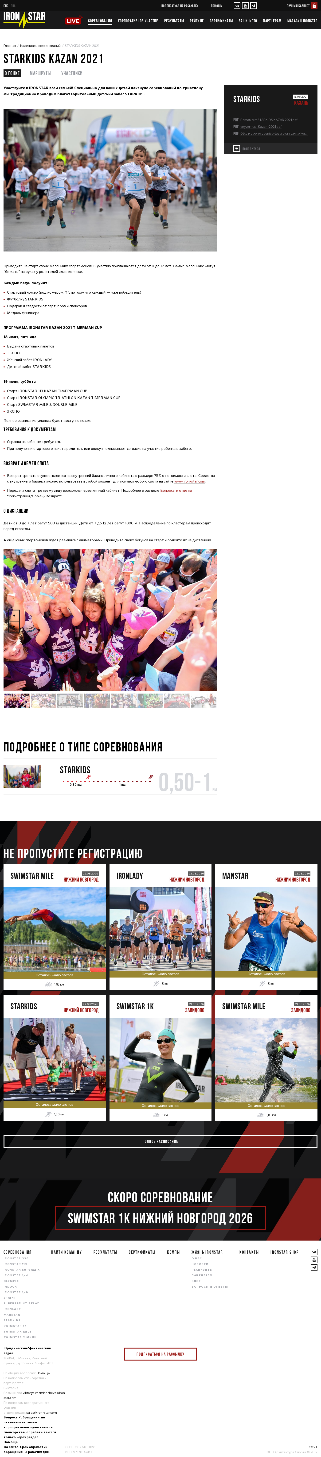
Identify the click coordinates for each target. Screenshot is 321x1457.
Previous (14, 615)
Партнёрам (272, 21)
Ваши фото (248, 21)
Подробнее (54, 944)
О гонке (12, 73)
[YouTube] (245, 5)
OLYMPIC (11, 1281)
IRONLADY (12, 1309)
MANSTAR (12, 1314)
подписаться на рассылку (180, 6)
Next (14, 626)
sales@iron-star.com (41, 1412)
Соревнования (100, 21)
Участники (72, 73)
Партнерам (202, 1275)
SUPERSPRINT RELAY (21, 1303)
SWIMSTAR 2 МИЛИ (20, 1337)
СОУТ (313, 1447)
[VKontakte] (237, 5)
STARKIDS (75, 769)
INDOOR (10, 1286)
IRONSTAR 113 (15, 1264)
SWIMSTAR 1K (15, 1326)
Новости (200, 1264)
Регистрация (54, 924)
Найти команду (66, 1252)
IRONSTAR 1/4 (16, 1275)
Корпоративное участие (138, 21)
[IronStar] (24, 20)
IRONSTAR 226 (16, 1258)
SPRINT (10, 1298)
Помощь (216, 6)
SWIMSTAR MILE (17, 1331)
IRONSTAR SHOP (284, 1252)
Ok (190, 1354)
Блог (196, 1281)
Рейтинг (197, 21)
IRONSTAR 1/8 (16, 1292)
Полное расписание (161, 1141)
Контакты (249, 1252)
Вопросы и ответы (176, 490)
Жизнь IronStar (207, 1252)
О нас (197, 1258)
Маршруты (40, 73)
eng (6, 6)
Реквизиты (202, 1270)
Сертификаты (221, 21)
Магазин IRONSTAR (302, 21)
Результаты (174, 21)
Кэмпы (173, 1252)
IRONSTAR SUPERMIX (22, 1270)
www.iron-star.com (189, 481)
